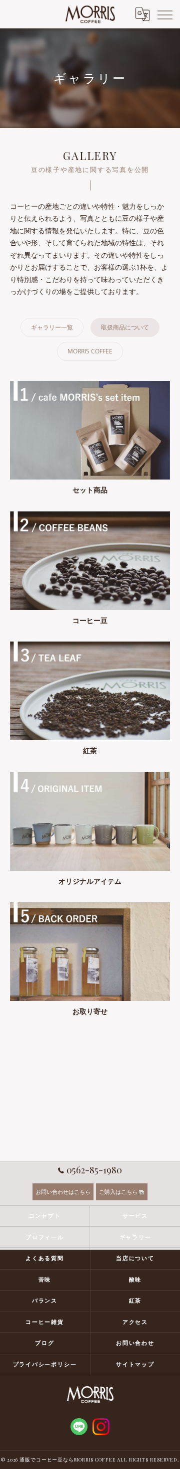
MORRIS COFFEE (90, 351)
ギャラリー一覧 (52, 327)
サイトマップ (135, 1364)
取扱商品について (125, 327)
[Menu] (164, 14)
